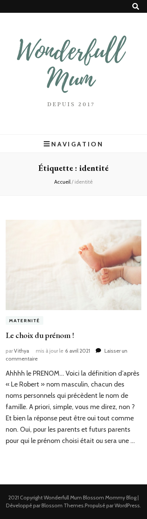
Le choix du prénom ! (40, 335)
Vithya (21, 350)
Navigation (77, 144)
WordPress (127, 505)
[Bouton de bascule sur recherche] (135, 6)
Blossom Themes (62, 505)
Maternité (24, 320)
